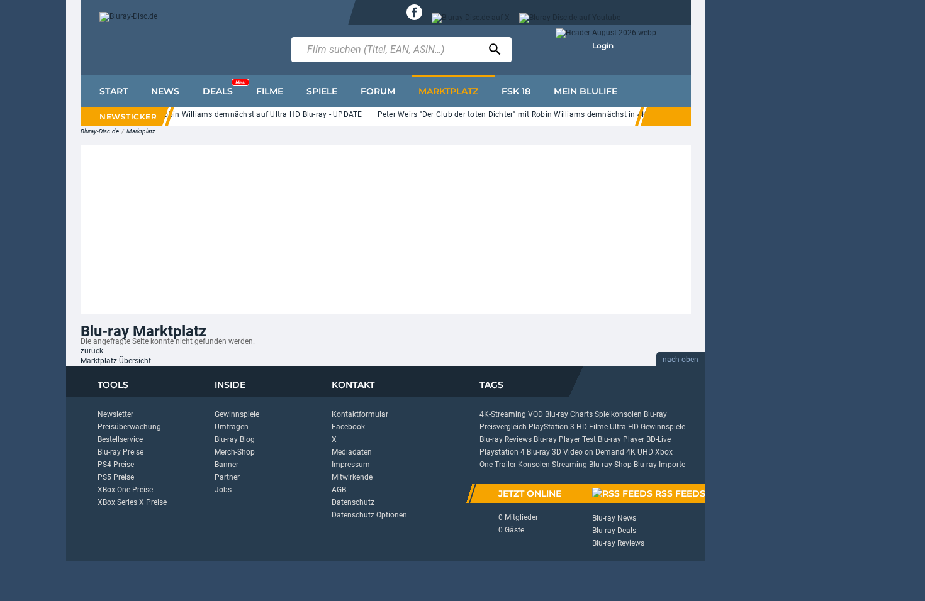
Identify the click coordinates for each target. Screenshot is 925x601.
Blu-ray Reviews (505, 439)
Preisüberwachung (129, 426)
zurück (92, 350)
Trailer (505, 464)
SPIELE (321, 91)
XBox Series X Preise (132, 502)
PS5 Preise (116, 477)
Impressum (351, 464)
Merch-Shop (235, 452)
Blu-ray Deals (614, 530)
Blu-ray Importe (659, 464)
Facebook (348, 426)
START (113, 91)
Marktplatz (140, 131)
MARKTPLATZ (448, 91)
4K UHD (639, 452)
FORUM (378, 91)
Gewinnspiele (237, 414)
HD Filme (592, 426)
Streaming (569, 464)
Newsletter (115, 414)
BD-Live (658, 439)
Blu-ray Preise (120, 452)
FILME (269, 91)
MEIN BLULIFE (585, 91)
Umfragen (232, 426)
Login (603, 45)
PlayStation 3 (552, 426)
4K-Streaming (502, 414)
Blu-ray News (614, 518)
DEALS (224, 88)
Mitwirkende (352, 477)
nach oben (680, 359)
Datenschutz (353, 502)
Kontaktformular (360, 414)
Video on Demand (593, 452)
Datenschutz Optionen (369, 514)
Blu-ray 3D (544, 452)
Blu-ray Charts (569, 414)
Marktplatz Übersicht (116, 360)
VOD (535, 414)
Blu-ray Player (621, 439)
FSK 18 (516, 91)
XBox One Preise (125, 489)
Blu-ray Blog (235, 439)
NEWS (165, 91)
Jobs (223, 489)
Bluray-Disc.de (100, 131)
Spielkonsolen (618, 414)
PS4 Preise (116, 464)
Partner (227, 477)
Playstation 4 (502, 452)
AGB (339, 489)
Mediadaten (352, 452)
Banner (226, 464)
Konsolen (534, 464)
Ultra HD (624, 426)
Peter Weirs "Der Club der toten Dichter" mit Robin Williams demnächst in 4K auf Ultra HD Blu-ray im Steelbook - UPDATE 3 (589, 114)
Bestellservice (120, 439)
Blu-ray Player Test (565, 439)
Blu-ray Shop (610, 464)
